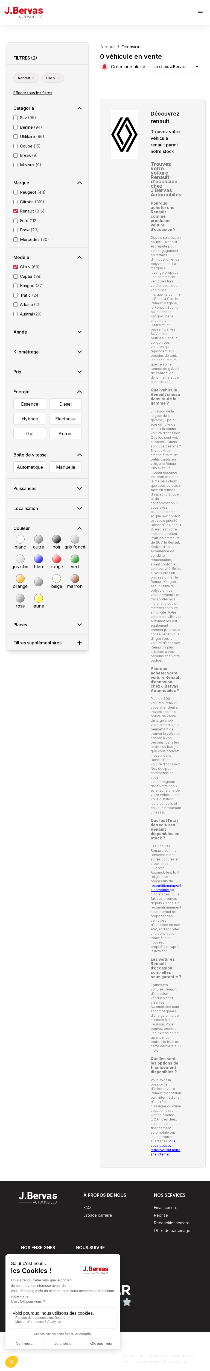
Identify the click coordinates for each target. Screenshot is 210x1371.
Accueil (107, 46)
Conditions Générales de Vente (52, 1354)
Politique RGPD (102, 1354)
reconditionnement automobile (166, 887)
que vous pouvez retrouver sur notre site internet (165, 1147)
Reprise (161, 1215)
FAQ (87, 1207)
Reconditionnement (171, 1222)
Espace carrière (97, 1215)
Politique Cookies (41, 1368)
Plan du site (75, 1368)
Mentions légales (108, 1368)
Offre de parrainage (172, 1230)
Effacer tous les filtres (32, 92)
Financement (165, 1207)
